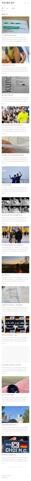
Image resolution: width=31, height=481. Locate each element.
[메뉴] (28, 3)
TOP (28, 476)
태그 (7, 8)
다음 (22, 467)
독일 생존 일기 (8, 3)
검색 (25, 3)
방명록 (13, 8)
